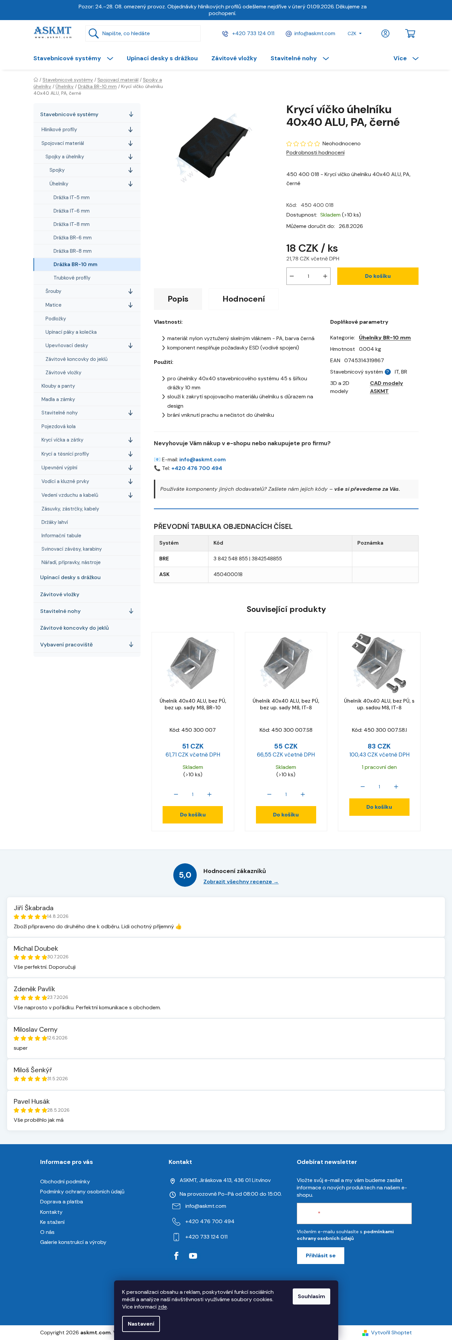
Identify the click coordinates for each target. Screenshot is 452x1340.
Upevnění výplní (59, 468)
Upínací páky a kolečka (71, 332)
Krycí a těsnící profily (65, 454)
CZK (352, 33)
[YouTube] (193, 1256)
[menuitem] (76, 58)
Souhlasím (311, 1296)
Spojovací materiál (62, 143)
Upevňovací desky (67, 345)
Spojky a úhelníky (65, 157)
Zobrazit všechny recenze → (241, 881)
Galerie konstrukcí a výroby (73, 1242)
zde (162, 1306)
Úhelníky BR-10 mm (385, 337)
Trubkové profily (72, 278)
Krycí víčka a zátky (62, 440)
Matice (54, 305)
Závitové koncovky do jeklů (77, 359)
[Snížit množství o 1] (292, 276)
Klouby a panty (58, 386)
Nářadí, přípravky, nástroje (71, 562)
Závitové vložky (63, 373)
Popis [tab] (178, 299)
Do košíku (378, 276)
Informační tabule (61, 536)
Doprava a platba (61, 1201)
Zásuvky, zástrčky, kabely (70, 509)
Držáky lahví (54, 522)
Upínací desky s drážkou (70, 577)
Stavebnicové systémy (69, 114)
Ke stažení (52, 1222)
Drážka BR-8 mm (73, 251)
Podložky (56, 319)
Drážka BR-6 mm (73, 238)
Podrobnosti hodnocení (315, 152)
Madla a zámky (58, 399)
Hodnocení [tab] (243, 299)
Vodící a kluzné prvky (65, 481)
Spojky (57, 170)
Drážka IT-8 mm (72, 224)
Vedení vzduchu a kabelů (69, 495)
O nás (47, 1232)
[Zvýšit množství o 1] (325, 276)
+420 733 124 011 (252, 33)
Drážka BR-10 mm (75, 264)
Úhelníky (59, 184)
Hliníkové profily (59, 130)
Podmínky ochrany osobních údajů (82, 1191)
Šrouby (53, 291)
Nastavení (141, 1323)
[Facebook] (176, 1256)
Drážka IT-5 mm (72, 197)
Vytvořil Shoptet (391, 1332)
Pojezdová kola (58, 426)
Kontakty (51, 1211)
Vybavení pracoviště (66, 644)
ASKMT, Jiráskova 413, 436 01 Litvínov (225, 1180)
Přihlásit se (321, 1255)
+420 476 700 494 (196, 468)
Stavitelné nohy (59, 413)
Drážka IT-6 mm (72, 211)
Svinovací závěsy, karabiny (71, 549)
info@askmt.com (314, 33)
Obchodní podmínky (65, 1181)
